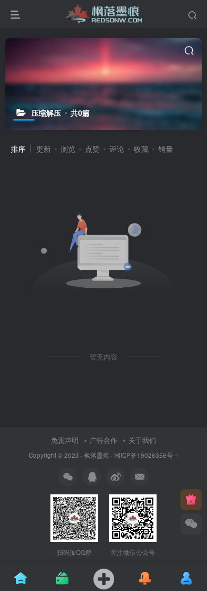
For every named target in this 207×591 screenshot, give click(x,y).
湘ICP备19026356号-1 (146, 455)
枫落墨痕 (96, 455)
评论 (116, 148)
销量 (165, 148)
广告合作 (103, 440)
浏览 (68, 148)
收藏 (141, 148)
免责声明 (65, 440)
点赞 (92, 148)
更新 (43, 148)
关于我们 (142, 440)
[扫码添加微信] (191, 524)
